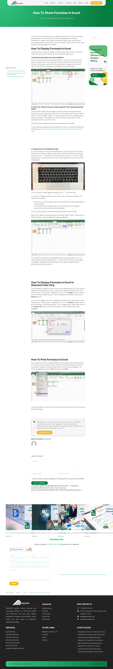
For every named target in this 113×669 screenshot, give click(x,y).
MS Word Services (12, 645)
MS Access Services (12, 640)
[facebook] (92, 664)
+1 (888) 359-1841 (53, 544)
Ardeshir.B (47, 439)
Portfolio (45, 634)
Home (18, 592)
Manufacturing (47, 608)
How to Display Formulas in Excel (16, 71)
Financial (45, 611)
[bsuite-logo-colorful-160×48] (17, 1)
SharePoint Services (12, 634)
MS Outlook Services (12, 643)
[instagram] (100, 664)
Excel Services (10, 632)
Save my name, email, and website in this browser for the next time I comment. (58, 479)
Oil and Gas (46, 616)
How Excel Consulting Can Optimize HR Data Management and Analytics (78, 533)
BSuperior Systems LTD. (50, 632)
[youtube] (97, 664)
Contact (44, 640)
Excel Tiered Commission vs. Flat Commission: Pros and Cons (49, 533)
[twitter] (94, 664)
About (44, 637)
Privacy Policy (28, 664)
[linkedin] (102, 664)
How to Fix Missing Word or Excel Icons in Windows (20, 533)
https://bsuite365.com (87, 619)
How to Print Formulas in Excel (15, 76)
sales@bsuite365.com (87, 616)
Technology (46, 619)
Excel (72, 18)
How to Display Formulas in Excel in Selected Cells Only (16, 73)
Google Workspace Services (15, 648)
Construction (46, 614)
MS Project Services (12, 637)
